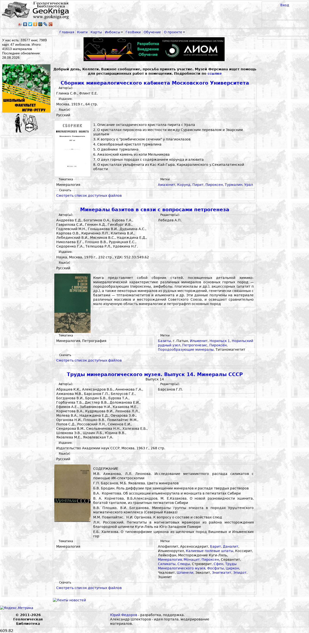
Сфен (218, 564)
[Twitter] (30, 24)
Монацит (192, 559)
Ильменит (199, 341)
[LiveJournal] (45, 24)
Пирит (198, 185)
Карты (96, 32)
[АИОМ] (155, 49)
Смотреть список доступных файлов (89, 195)
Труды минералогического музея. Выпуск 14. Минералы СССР (155, 374)
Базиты (164, 341)
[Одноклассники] (35, 24)
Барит (215, 546)
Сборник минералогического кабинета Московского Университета (155, 83)
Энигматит (221, 573)
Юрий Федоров (123, 615)
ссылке (215, 73)
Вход (284, 5)
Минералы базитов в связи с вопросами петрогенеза (154, 209)
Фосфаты (215, 568)
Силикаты (167, 564)
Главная (66, 32)
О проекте (173, 32)
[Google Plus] (50, 24)
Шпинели (185, 573)
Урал (248, 185)
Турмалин (233, 185)
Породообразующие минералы (186, 349)
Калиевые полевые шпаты (209, 551)
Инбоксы (112, 32)
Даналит (230, 546)
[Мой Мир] (40, 24)
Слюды (183, 564)
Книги (82, 32)
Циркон (232, 568)
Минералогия (170, 559)
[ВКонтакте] (25, 24)
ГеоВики (133, 32)
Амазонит (166, 185)
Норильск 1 (220, 341)
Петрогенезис (194, 345)
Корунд (183, 185)
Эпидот (239, 573)
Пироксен (214, 185)
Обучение (152, 32)
